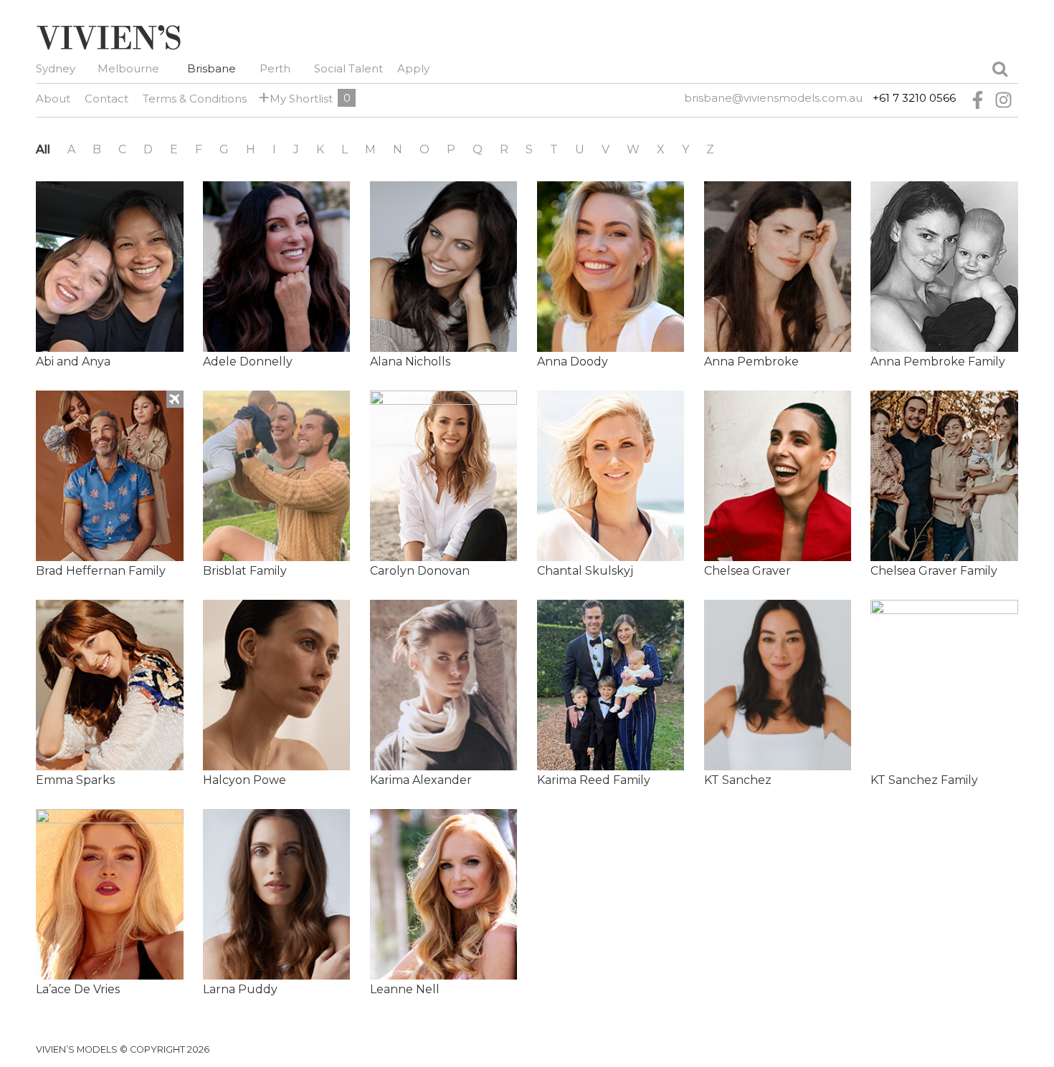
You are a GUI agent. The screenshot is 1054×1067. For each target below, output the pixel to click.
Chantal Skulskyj (585, 571)
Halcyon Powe (244, 780)
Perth (275, 68)
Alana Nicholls (410, 361)
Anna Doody (572, 361)
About (53, 98)
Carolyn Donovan (420, 571)
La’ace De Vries (78, 989)
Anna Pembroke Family (937, 361)
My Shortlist (298, 98)
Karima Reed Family (593, 780)
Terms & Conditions (195, 98)
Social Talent (348, 68)
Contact (106, 98)
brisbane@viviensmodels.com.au (773, 98)
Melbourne (128, 68)
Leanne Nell (405, 989)
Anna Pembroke (751, 361)
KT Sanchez (737, 780)
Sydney (55, 68)
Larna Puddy (240, 989)
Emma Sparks (75, 780)
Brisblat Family (245, 571)
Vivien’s (108, 37)
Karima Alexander (421, 780)
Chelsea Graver (747, 571)
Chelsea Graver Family (933, 571)
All (43, 149)
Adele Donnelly (248, 361)
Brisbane (211, 68)
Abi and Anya (73, 361)
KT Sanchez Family (924, 780)
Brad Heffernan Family (101, 571)
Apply (413, 68)
